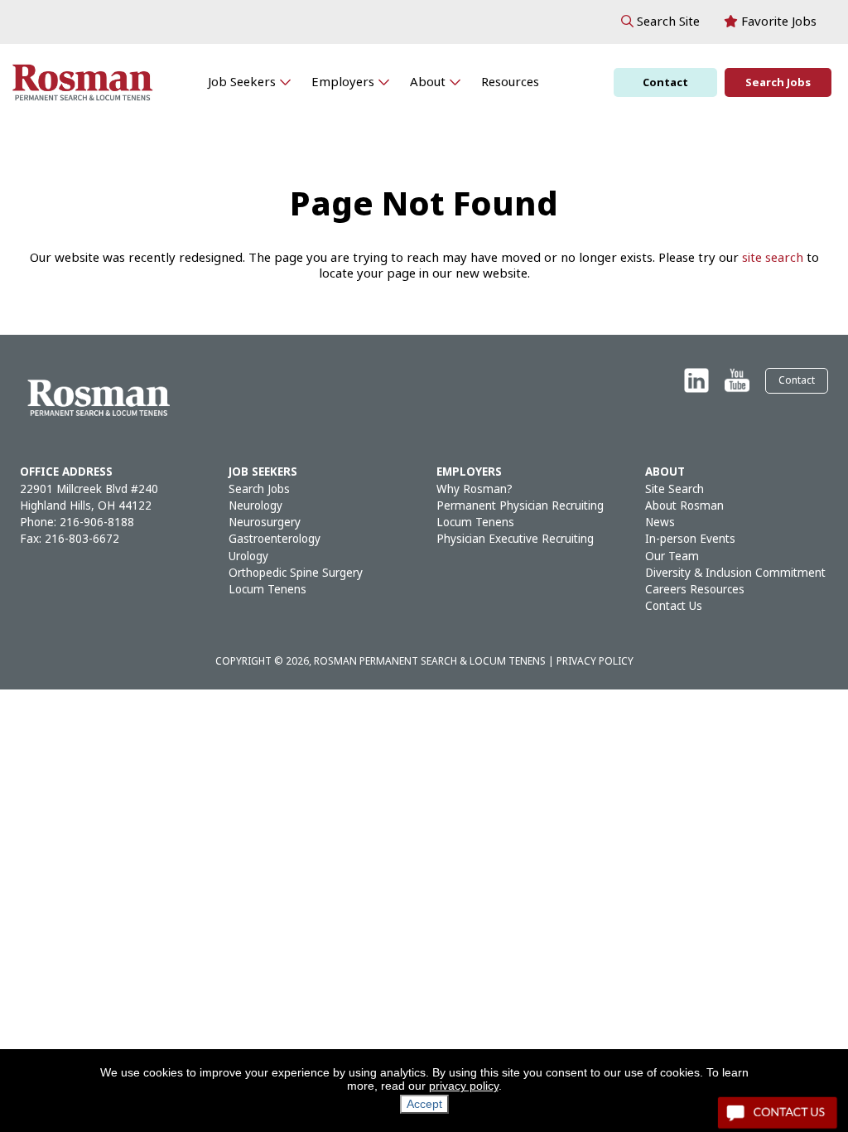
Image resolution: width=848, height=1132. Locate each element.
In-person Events (690, 539)
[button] (660, 22)
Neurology (255, 506)
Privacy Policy (595, 661)
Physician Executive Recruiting (515, 539)
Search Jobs (778, 82)
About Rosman (684, 506)
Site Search (674, 489)
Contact (665, 82)
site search (772, 258)
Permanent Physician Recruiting (520, 506)
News (660, 522)
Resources (510, 82)
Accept (424, 1103)
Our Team (672, 556)
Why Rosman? (474, 489)
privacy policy (464, 1085)
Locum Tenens (267, 589)
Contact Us (673, 606)
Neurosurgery (265, 522)
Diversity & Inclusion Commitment (735, 573)
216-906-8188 (97, 522)
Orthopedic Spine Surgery (296, 573)
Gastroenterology (274, 539)
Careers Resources (694, 589)
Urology (248, 556)
